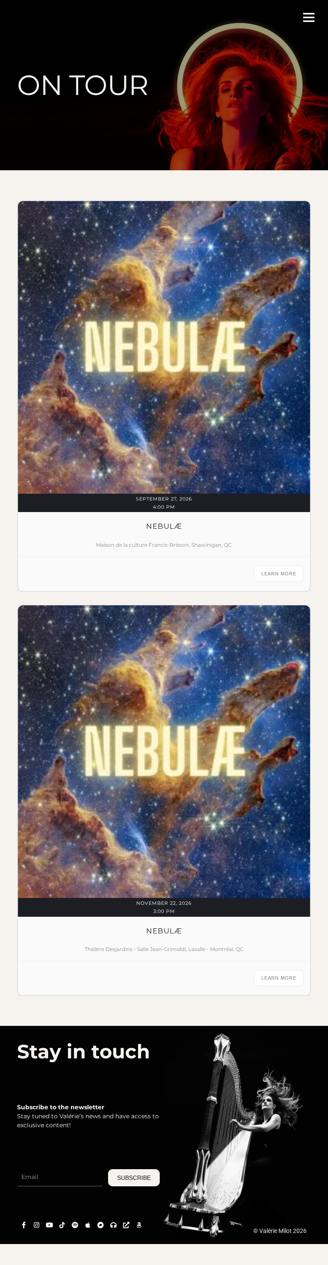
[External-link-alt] (126, 1224)
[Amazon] (138, 1224)
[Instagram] (36, 1224)
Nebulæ (164, 526)
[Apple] (87, 1224)
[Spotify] (74, 1224)
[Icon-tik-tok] (62, 1224)
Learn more (278, 573)
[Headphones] (113, 1224)
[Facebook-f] (23, 1224)
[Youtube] (49, 1224)
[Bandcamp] (100, 1224)
